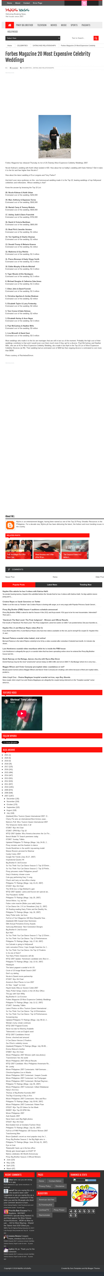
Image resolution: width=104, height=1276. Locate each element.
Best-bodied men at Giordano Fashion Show (23, 1125)
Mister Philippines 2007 (15, 1113)
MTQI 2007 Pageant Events (17, 1026)
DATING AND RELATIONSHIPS (43, 68)
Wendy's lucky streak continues (18, 1023)
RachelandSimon (26, 355)
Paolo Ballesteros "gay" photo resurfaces (17, 1184)
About (17, 3)
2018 (6, 764)
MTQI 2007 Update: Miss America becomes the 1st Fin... (28, 834)
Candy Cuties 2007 (13, 854)
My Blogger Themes (92, 1268)
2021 (6, 755)
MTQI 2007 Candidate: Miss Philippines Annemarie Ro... (28, 1064)
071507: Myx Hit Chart (15, 979)
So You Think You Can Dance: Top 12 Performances (26, 938)
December (11, 799)
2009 (6, 790)
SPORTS (74, 25)
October (10, 804)
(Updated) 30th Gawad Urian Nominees (21, 921)
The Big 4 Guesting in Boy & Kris (19, 1096)
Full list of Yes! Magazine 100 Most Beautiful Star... (26, 918)
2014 (6, 775)
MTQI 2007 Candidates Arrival (18, 1035)
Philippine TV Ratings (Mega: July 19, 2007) (23, 912)
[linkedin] (90, 3)
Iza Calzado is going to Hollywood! (19, 944)
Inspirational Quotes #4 (15, 860)
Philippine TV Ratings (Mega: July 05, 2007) (23, 1084)
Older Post (100, 577)
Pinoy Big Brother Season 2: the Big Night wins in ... (26, 1139)
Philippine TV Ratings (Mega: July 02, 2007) (23, 1128)
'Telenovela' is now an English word (19, 1032)
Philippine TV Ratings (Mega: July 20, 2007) (23, 898)
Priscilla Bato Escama (18, 1211)
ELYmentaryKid (45, 1205)
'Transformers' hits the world (17, 1058)
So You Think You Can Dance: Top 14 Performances (26, 1014)
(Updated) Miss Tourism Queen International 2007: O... (27, 816)
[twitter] (73, 3)
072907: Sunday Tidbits (15, 839)
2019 (6, 761)
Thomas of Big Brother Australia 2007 (20, 1093)
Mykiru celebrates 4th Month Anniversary (22, 1154)
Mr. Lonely (10, 1067)
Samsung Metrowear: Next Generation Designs (24, 927)
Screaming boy (12, 1017)
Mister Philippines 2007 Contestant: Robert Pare (25, 1104)
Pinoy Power (59, 1210)
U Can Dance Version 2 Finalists (18, 1040)
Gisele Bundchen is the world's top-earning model (25, 848)
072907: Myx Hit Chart (15, 828)
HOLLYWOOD (12, 31)
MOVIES (54, 25)
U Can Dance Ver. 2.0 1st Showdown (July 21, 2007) (26, 906)
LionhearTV (44, 1210)
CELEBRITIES (27, 68)
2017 (6, 767)
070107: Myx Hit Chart (15, 1122)
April (8, 1166)
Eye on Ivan (10, 1145)
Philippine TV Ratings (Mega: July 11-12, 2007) (24, 1003)
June (9, 1160)
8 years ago (20, 1207)
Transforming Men (13, 1134)
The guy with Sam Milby (15, 994)
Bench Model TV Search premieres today (22, 837)
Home (9, 3)
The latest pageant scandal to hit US (20, 968)
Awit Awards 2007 (13, 1116)
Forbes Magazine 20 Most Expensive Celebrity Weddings (28, 1000)
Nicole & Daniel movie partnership (19, 976)
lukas (11, 1180)
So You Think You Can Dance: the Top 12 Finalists (26, 950)
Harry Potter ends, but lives (16, 915)
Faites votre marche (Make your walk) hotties (23, 903)
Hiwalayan (10, 965)
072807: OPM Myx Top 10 (16, 831)
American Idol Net (46, 1199)
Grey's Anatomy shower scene (18, 874)
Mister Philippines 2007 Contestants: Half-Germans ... (27, 1069)
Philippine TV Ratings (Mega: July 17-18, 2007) (24, 941)
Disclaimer (60, 1186)
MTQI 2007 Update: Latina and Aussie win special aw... (27, 892)
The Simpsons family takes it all (18, 825)
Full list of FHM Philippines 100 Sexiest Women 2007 (27, 1131)
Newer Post (9, 577)
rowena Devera (15, 1236)
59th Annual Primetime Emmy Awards (21, 924)
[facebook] (67, 3)
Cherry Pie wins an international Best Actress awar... (26, 819)
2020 (6, 758)
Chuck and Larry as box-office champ (20, 880)
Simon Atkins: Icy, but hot (16, 901)
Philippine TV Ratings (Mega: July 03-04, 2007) (24, 1101)
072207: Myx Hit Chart (15, 886)
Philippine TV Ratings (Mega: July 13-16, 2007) (24, 962)
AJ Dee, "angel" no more (15, 985)
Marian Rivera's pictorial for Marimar (20, 851)
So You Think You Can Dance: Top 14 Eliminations (26, 1011)
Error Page (37, 3)
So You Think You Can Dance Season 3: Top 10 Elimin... (28, 866)
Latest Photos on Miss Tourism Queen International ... (27, 1008)
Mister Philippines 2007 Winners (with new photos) (25, 1055)
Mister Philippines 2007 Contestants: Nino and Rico (26, 1099)
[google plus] (95, 3)
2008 (6, 793)
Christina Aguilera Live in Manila (18, 1072)
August (9, 810)
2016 (6, 769)
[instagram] (84, 3)
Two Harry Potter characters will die (20, 956)
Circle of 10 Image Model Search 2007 (21, 970)
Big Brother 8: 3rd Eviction (16, 863)
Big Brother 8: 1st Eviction (16, 997)
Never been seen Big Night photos (19, 1119)
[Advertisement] (52, 93)
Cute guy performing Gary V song (19, 877)
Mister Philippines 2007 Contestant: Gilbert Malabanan (27, 1087)
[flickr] (78, 3)
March (9, 1169)
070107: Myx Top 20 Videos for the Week (22, 1107)
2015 (6, 772)
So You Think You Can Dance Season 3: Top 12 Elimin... (28, 935)
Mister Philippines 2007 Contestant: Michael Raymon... (27, 1081)
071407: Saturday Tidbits (16, 1005)
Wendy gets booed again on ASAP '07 (21, 1151)
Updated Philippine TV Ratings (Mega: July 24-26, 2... (27, 842)
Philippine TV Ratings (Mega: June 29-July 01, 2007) (26, 1142)
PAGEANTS (86, 25)
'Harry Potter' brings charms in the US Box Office (25, 991)
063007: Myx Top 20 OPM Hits (18, 1110)
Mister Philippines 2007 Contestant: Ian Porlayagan (26, 1078)
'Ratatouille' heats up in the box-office (20, 1148)
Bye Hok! (9, 933)
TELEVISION (41, 25)
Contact (26, 3)
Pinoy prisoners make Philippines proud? (22, 871)
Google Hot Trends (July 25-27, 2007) (20, 857)
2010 (6, 787)
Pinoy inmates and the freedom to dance (22, 845)
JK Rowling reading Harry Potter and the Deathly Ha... (27, 909)
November (11, 801)
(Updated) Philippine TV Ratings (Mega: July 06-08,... (27, 1046)
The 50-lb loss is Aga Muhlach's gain (20, 889)
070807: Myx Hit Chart (15, 1052)
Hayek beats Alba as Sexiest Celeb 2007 (22, 988)
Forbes (8, 163)
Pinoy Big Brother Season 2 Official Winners (23, 1157)
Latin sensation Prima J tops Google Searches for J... (27, 947)
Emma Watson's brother (15, 1049)
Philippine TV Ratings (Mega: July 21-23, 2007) (24, 883)
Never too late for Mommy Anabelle (20, 1029)
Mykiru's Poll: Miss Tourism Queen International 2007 (27, 822)
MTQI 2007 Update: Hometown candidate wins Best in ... (28, 959)
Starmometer (44, 1215)
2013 (6, 778)
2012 (6, 781)
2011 (6, 784)
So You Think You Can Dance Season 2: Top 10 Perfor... (28, 869)
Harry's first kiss (12, 1090)
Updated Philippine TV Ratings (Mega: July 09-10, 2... (27, 1020)
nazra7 (11, 1190)
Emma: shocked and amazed (17, 1037)
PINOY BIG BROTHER (24, 25)
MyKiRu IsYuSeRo (24, 1268)
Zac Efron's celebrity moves (17, 1043)
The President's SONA (15, 895)
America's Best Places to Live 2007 (20, 982)
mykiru (11, 1249)
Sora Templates (76, 1268)
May (9, 1163)
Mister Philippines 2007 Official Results (21, 1061)
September (11, 807)
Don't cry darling (12, 973)
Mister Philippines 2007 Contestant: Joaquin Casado (26, 1075)
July (8, 813)
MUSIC (63, 25)
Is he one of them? (13, 953)
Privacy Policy (45, 1186)
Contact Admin (55, 1181)
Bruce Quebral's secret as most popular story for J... (26, 1137)
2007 (6, 796)
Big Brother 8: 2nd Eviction (16, 930)
